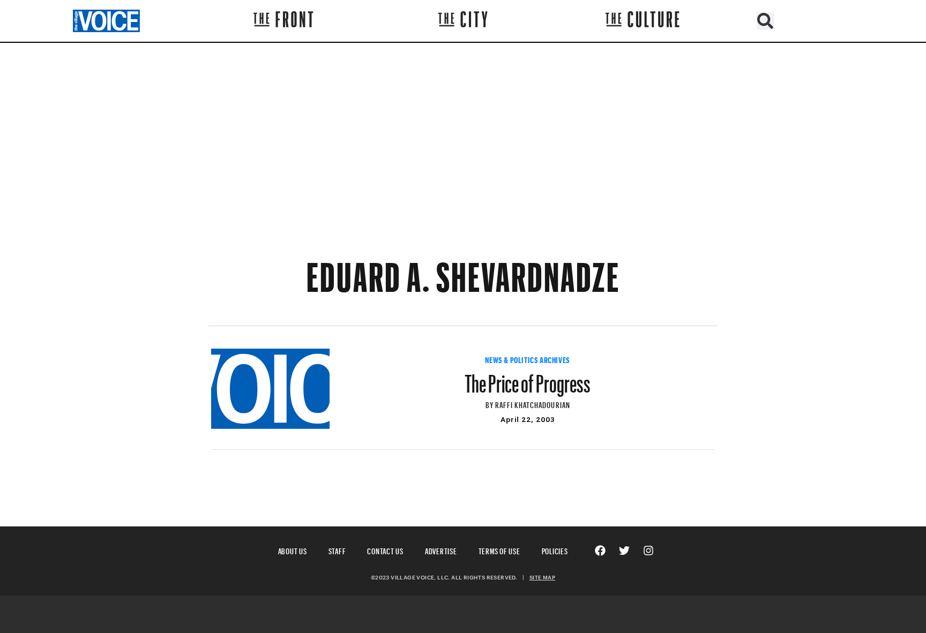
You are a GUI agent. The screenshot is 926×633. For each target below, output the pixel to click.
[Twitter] (624, 550)
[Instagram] (648, 550)
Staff (337, 550)
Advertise (441, 550)
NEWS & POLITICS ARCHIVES (527, 358)
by (490, 403)
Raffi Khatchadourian (532, 403)
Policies (555, 550)
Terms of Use (499, 550)
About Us (292, 550)
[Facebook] (600, 550)
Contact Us (385, 550)
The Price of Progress (528, 378)
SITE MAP (542, 577)
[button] (765, 21)
